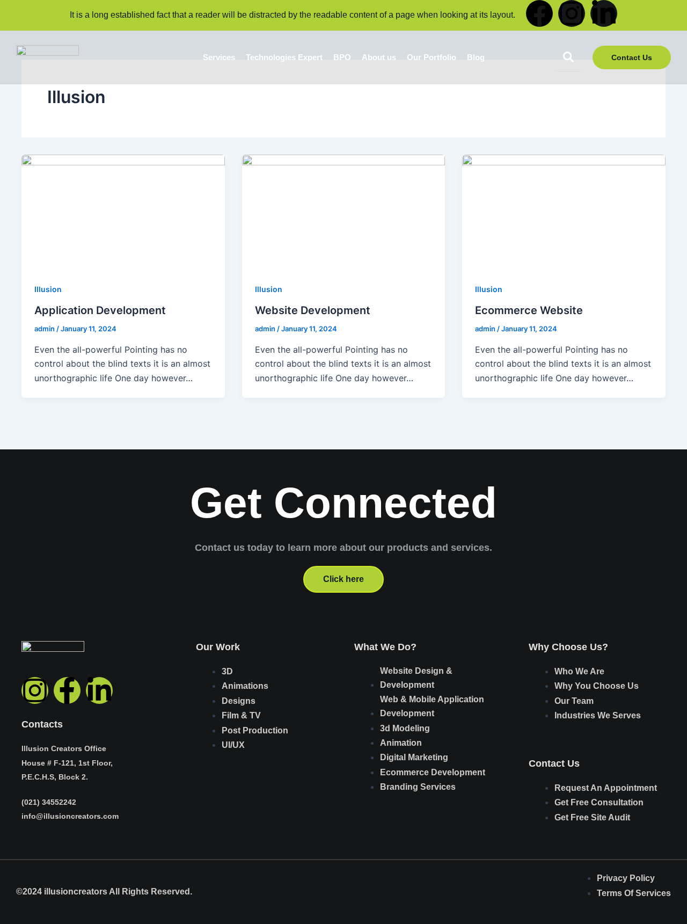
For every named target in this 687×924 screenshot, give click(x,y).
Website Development (312, 310)
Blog (476, 57)
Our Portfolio (431, 57)
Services (219, 57)
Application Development (100, 310)
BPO (342, 57)
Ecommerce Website (529, 310)
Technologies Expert (284, 57)
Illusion (48, 289)
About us (379, 57)
